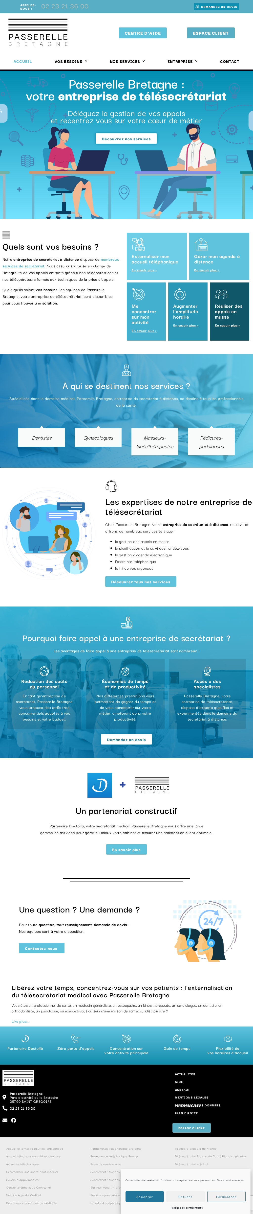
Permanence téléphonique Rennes (114, 1156)
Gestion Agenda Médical (23, 1194)
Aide (179, 1081)
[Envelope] (4, 1120)
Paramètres (226, 1196)
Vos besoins (69, 61)
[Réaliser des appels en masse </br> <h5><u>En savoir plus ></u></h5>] (222, 294)
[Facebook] (13, 1120)
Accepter (144, 1196)
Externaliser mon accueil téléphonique (155, 262)
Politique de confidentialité (187, 1207)
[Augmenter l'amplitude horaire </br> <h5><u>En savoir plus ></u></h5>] (180, 294)
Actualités (185, 1074)
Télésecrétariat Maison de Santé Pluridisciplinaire (211, 1156)
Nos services (125, 61)
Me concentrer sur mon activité (144, 317)
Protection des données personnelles (198, 1105)
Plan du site (186, 1113)
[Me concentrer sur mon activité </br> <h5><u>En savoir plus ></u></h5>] (138, 294)
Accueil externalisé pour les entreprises (34, 1148)
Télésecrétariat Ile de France (196, 1148)
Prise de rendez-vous (105, 1164)
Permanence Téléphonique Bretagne (116, 1148)
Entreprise (180, 61)
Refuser (185, 1196)
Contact (229, 61)
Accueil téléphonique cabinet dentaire (33, 1156)
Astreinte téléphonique (22, 1164)
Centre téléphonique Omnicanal (28, 1187)
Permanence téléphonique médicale (31, 1202)
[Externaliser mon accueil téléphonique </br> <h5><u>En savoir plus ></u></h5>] (138, 244)
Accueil (23, 61)
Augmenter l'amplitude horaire (185, 314)
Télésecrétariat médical (191, 1164)
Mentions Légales (192, 1097)
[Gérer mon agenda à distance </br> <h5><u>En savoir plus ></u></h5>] (201, 244)
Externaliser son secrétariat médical (32, 1171)
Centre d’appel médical (23, 1179)
